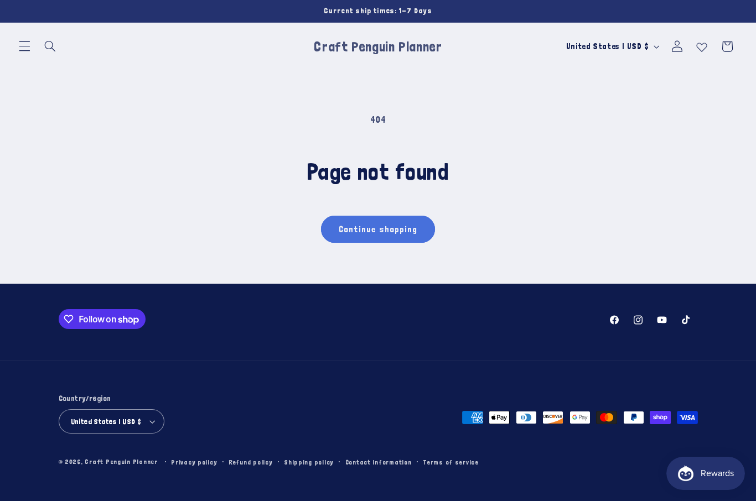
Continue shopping (378, 229)
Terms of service (451, 462)
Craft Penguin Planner (121, 461)
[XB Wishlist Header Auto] (702, 45)
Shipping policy (309, 462)
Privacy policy (194, 462)
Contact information (378, 462)
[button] (24, 46)
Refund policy (251, 462)
